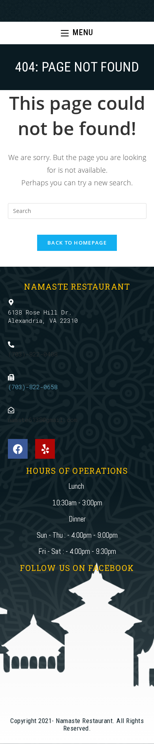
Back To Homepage (77, 242)
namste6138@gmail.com (42, 420)
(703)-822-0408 (33, 354)
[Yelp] (45, 449)
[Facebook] (18, 449)
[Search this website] (77, 210)
